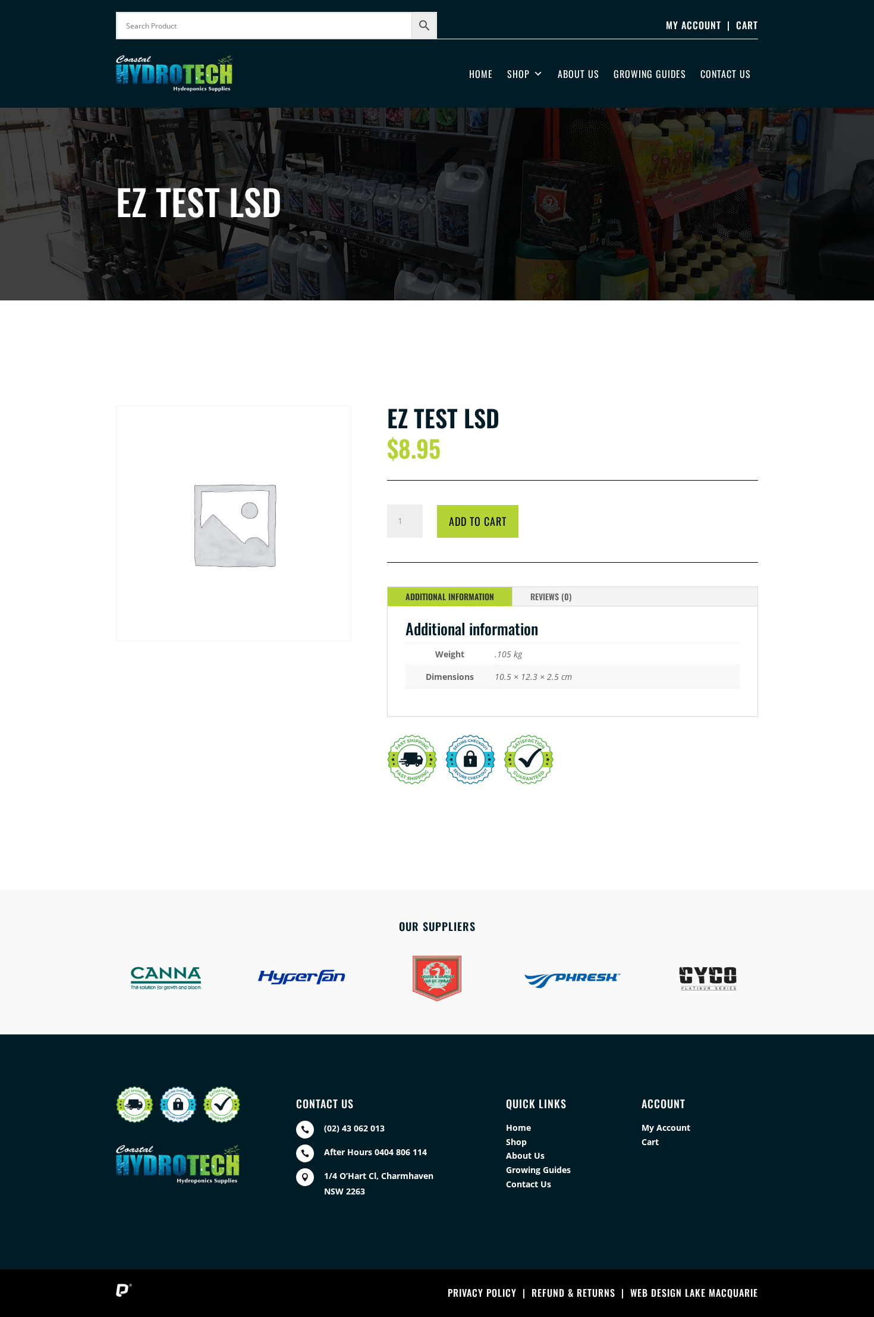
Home (481, 74)
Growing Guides (650, 74)
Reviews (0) (550, 596)
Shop (518, 74)
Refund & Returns (573, 1292)
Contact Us (725, 74)
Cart (747, 25)
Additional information (449, 596)
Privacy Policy (482, 1292)
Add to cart (478, 521)
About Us (578, 74)
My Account (693, 25)
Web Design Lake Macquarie (694, 1292)
